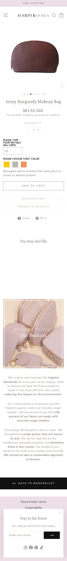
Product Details (34, 206)
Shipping (28, 115)
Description (33, 198)
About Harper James (33, 502)
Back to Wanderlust (36, 483)
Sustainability (33, 507)
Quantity (33, 123)
